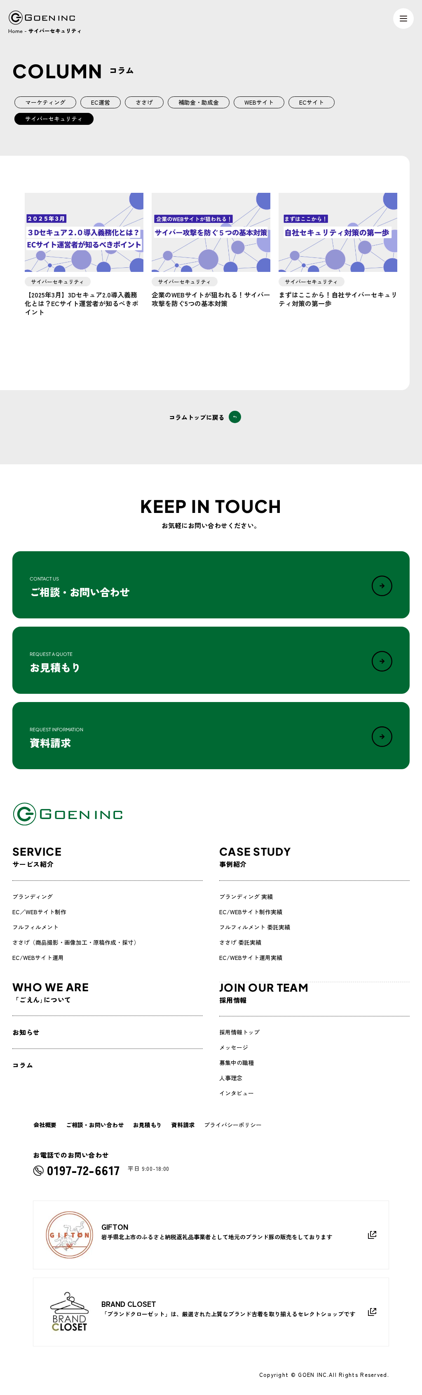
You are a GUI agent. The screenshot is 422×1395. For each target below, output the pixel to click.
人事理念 (230, 1078)
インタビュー (236, 1093)
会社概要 (44, 1125)
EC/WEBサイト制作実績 (250, 912)
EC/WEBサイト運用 (38, 957)
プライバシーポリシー (233, 1125)
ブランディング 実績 (246, 896)
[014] (211, 232)
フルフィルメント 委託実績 (254, 927)
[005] (338, 232)
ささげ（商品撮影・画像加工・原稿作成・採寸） (75, 942)
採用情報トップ (239, 1032)
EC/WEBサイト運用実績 (250, 957)
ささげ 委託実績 (240, 942)
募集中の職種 (236, 1062)
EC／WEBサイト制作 (39, 912)
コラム (22, 1065)
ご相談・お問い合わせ (95, 1125)
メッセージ (233, 1047)
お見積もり (147, 1125)
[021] (84, 232)
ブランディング (32, 896)
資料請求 (183, 1125)
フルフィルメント (35, 927)
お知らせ (26, 1032)
